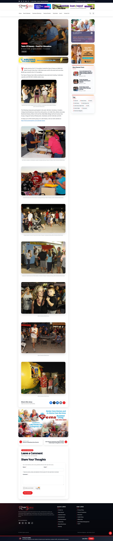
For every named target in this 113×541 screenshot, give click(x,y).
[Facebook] (19, 1)
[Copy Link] (64, 402)
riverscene (85, 102)
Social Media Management (83, 521)
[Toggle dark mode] (93, 13)
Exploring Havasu (62, 519)
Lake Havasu (76, 97)
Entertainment (61, 517)
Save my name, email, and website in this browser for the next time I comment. (41, 472)
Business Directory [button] (37, 13)
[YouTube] (26, 1)
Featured (24, 51)
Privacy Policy (81, 510)
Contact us (60, 510)
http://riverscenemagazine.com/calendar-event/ (33, 120)
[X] (24, 1)
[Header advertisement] (42, 6)
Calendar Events (61, 514)
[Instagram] (21, 1)
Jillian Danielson (38, 48)
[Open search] (90, 13)
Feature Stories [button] (46, 13)
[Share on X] (54, 402)
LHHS (88, 99)
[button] (38, 91)
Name (24, 467)
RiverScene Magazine (78, 104)
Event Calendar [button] (26, 13)
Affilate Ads (80, 519)
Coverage (25, 43)
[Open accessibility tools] (110, 533)
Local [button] (60, 13)
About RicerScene (62, 524)
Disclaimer (80, 514)
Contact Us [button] (66, 13)
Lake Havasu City (85, 97)
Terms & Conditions (82, 512)
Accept (91, 538)
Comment (25, 474)
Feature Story (83, 94)
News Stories (61, 512)
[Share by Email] (60, 402)
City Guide (55, 13)
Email (45, 467)
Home (20, 13)
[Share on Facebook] (50, 402)
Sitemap (60, 526)
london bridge (77, 102)
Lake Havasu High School (79, 99)
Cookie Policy (80, 517)
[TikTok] (28, 1)
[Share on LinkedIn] (57, 402)
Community (60, 521)
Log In (79, 523)
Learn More (85, 538)
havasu (90, 94)
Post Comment (27, 493)
